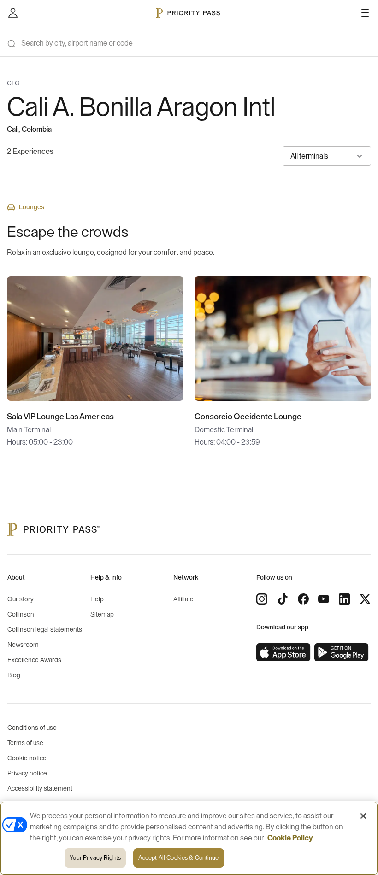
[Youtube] (323, 599)
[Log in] (12, 12)
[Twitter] (365, 599)
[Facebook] (303, 599)
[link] (283, 652)
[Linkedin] (344, 599)
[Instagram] (261, 599)
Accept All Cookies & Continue (178, 858)
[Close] (363, 816)
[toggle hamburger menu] (365, 12)
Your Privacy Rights (95, 858)
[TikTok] (282, 599)
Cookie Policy (290, 838)
